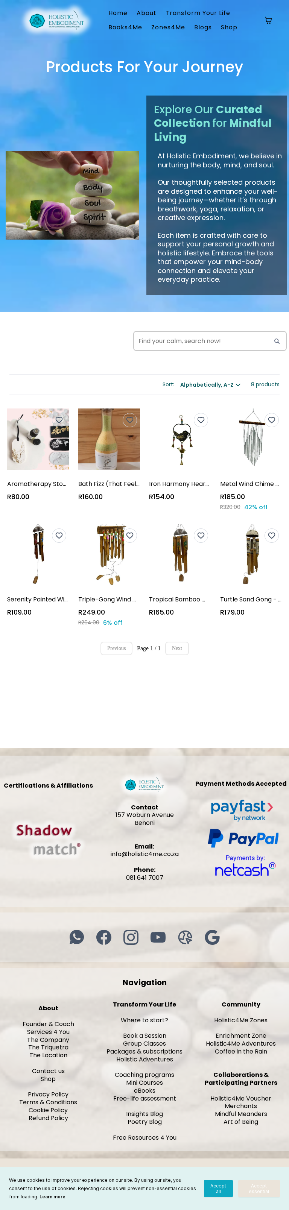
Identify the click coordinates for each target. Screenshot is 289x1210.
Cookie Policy (48, 1110)
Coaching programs (144, 1074)
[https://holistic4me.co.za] (57, 19)
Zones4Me (168, 27)
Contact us (48, 1071)
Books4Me (125, 27)
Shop (229, 27)
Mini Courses (144, 1082)
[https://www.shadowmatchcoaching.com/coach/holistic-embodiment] (48, 839)
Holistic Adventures (144, 1059)
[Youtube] (158, 937)
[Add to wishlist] (59, 420)
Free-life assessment (144, 1098)
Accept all (218, 1188)
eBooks (144, 1090)
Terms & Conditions (48, 1102)
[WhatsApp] (76, 937)
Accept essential (259, 1188)
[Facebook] (103, 937)
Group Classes (144, 1043)
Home (118, 13)
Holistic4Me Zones (241, 1020)
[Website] (185, 937)
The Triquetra (48, 1047)
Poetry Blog (145, 1121)
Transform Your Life (198, 13)
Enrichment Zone (241, 1035)
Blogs (203, 27)
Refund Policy (48, 1118)
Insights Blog (144, 1114)
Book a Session (144, 1035)
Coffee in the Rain (241, 1051)
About (147, 13)
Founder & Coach (48, 1024)
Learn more (52, 1196)
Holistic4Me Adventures (241, 1043)
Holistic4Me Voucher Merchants (240, 1102)
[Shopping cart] (268, 20)
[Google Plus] (212, 937)
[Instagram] (130, 937)
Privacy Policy (48, 1094)
